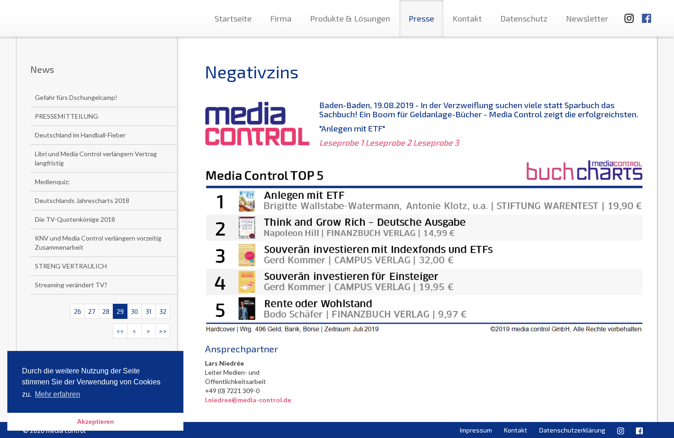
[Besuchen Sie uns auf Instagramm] (626, 14)
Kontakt (467, 18)
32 (162, 311)
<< (120, 331)
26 (77, 311)
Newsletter (587, 18)
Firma (281, 18)
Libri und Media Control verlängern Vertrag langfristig (96, 158)
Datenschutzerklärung (572, 430)
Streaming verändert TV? (71, 285)
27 (91, 311)
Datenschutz (523, 18)
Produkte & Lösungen (350, 18)
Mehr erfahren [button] (57, 394)
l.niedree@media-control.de (248, 400)
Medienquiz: (52, 182)
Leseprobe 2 (388, 142)
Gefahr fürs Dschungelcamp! (76, 97)
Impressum (476, 430)
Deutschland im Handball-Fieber (80, 135)
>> (163, 331)
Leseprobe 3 (436, 142)
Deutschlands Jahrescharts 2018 (82, 200)
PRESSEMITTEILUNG (66, 116)
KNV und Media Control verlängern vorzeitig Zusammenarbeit (98, 242)
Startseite (233, 18)
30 (134, 311)
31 (148, 311)
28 (106, 311)
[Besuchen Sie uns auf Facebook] (646, 14)
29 (120, 311)
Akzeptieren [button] (95, 421)
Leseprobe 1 (341, 142)
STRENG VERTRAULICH (71, 266)
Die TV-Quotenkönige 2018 (75, 219)
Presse (421, 18)
